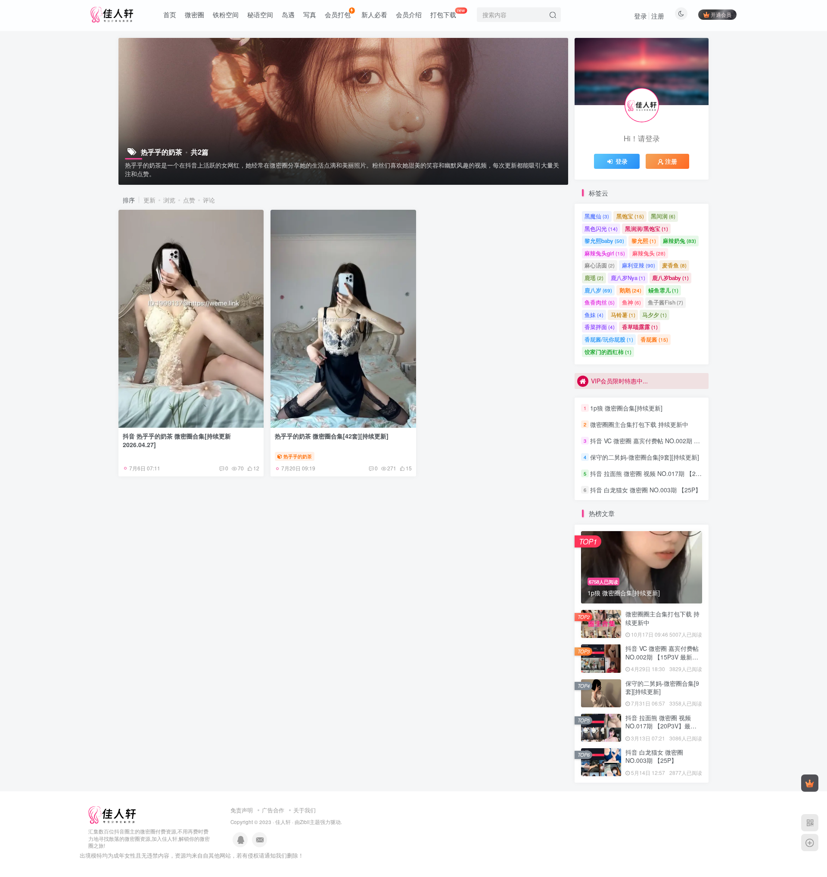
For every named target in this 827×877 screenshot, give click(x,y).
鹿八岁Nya (628, 278)
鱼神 (631, 302)
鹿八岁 (598, 290)
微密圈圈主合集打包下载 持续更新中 (639, 424)
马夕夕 (654, 315)
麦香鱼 (674, 265)
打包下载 (447, 13)
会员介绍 (409, 14)
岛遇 (288, 14)
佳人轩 (283, 821)
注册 (657, 15)
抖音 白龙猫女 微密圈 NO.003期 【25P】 (645, 489)
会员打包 (338, 14)
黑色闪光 (601, 228)
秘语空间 (260, 14)
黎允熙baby (604, 240)
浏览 (169, 200)
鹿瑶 (593, 278)
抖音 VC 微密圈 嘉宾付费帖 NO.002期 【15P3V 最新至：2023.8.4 (679, 440)
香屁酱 (654, 339)
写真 (309, 14)
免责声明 (241, 810)
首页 (169, 14)
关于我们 (304, 810)
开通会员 (721, 14)
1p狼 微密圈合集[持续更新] (626, 408)
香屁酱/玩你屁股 (608, 339)
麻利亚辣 (638, 265)
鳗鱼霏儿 (663, 290)
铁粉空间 (226, 14)
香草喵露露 (640, 327)
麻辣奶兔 (679, 240)
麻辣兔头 (648, 253)
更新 (149, 200)
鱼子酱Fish (665, 302)
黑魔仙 (596, 216)
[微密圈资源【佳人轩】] (112, 814)
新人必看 (374, 14)
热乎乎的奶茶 (297, 456)
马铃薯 (623, 315)
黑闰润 (663, 216)
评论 (209, 200)
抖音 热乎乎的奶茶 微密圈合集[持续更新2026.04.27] (177, 440)
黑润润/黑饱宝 (646, 228)
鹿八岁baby (670, 278)
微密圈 (194, 14)
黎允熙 (643, 240)
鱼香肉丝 (599, 302)
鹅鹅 (630, 290)
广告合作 (273, 810)
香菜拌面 (599, 327)
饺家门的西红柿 (607, 352)
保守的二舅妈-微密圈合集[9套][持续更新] (644, 457)
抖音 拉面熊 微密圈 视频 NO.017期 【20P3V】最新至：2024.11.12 (680, 473)
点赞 (189, 200)
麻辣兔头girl (604, 253)
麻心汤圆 (599, 265)
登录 (640, 15)
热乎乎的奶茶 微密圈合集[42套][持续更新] (332, 436)
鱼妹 (593, 315)
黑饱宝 (630, 216)
